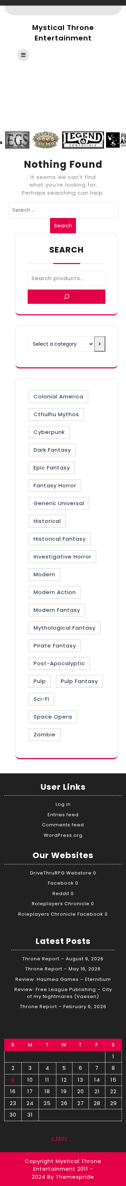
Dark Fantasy (52, 449)
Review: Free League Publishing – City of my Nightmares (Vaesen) (63, 993)
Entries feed (63, 814)
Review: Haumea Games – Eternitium (63, 979)
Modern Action (55, 592)
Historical (47, 521)
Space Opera (53, 716)
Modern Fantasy (57, 610)
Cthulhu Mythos (56, 414)
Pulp (40, 681)
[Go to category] (99, 344)
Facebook (61, 883)
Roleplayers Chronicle (61, 903)
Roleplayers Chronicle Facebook (60, 914)
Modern (44, 574)
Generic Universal (59, 503)
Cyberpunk (49, 432)
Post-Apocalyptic (59, 663)
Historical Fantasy (60, 538)
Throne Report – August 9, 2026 (63, 958)
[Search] (66, 297)
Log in (63, 804)
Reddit (60, 893)
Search (63, 225)
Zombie (45, 734)
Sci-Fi (41, 699)
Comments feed (63, 824)
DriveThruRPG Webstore (61, 873)
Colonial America (58, 396)
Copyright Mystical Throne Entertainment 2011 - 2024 (63, 1168)
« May (59, 1138)
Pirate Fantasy (55, 645)
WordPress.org (63, 835)
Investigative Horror (62, 556)
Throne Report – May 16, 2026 (63, 969)
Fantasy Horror (55, 485)
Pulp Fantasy (79, 681)
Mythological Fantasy (65, 627)
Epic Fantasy (52, 467)
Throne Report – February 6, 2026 (63, 1006)
